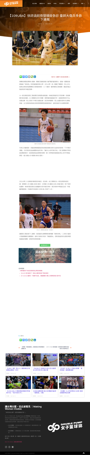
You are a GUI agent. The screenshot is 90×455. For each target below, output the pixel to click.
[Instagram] (9, 447)
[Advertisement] (45, 70)
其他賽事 (75, 3)
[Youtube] (13, 447)
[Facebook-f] (6, 447)
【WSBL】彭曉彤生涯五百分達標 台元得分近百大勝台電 (44, 369)
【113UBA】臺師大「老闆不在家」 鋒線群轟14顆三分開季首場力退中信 (40, 276)
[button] (88, 3)
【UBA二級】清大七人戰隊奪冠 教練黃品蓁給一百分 (18, 369)
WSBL (55, 3)
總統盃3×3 (42, 3)
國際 (69, 3)
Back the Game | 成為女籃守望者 (13, 442)
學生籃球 (61, 3)
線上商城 (34, 3)
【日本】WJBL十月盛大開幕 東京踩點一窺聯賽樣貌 (71, 369)
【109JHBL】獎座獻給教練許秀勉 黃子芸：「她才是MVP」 (19, 392)
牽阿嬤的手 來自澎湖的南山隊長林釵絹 (31, 270)
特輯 (82, 3)
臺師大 (22, 335)
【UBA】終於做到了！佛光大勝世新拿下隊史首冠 (34, 273)
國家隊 (49, 3)
